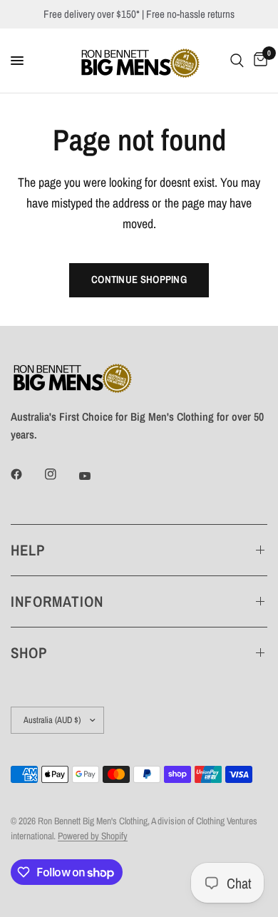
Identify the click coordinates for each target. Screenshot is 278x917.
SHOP (29, 652)
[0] (258, 61)
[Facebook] (26, 474)
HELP (28, 550)
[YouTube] (94, 476)
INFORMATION (57, 601)
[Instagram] (60, 474)
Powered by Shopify (93, 835)
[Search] (237, 61)
